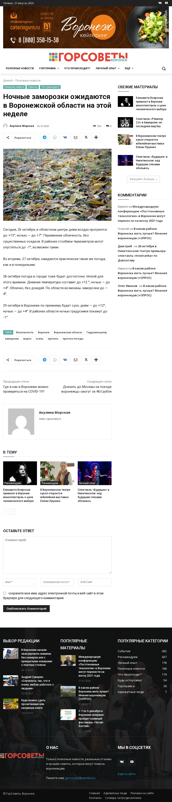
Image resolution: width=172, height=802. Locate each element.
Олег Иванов (127, 286)
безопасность (25, 332)
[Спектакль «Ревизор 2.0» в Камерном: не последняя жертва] (125, 122)
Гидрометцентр (97, 332)
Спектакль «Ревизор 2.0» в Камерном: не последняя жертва (149, 122)
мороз (27, 338)
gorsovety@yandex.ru (80, 778)
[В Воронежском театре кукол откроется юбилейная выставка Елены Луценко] (57, 473)
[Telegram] (44, 137)
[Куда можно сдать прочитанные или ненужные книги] (10, 704)
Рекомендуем (12, 483)
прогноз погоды (73, 338)
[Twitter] (85, 137)
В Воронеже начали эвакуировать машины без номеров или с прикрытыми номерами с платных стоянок (36, 657)
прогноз (53, 338)
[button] (163, 68)
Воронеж (43, 332)
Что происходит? (50, 86)
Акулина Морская (22, 125)
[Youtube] (166, 3)
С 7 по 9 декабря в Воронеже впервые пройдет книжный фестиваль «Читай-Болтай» (91, 719)
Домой (8, 80)
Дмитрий (125, 246)
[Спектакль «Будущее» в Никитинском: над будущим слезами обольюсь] (95, 473)
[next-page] (13, 512)
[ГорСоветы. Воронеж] (88, 57)
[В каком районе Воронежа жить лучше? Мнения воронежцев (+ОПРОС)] (68, 691)
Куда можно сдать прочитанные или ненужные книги (33, 704)
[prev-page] (6, 512)
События (32, 86)
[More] (96, 137)
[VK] (64, 137)
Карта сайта (126, 774)
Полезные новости (28, 80)
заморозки (12, 338)
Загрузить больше (141, 179)
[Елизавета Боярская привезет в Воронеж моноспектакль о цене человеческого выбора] (20, 473)
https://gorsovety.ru (50, 418)
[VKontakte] (160, 3)
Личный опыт (87, 483)
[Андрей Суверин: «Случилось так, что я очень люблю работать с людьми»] (10, 680)
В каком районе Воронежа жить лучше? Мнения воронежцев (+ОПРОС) (142, 233)
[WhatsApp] (54, 137)
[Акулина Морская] (6, 126)
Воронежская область (68, 332)
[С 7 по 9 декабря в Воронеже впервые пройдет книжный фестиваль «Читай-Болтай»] (68, 714)
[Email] (75, 137)
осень (39, 338)
